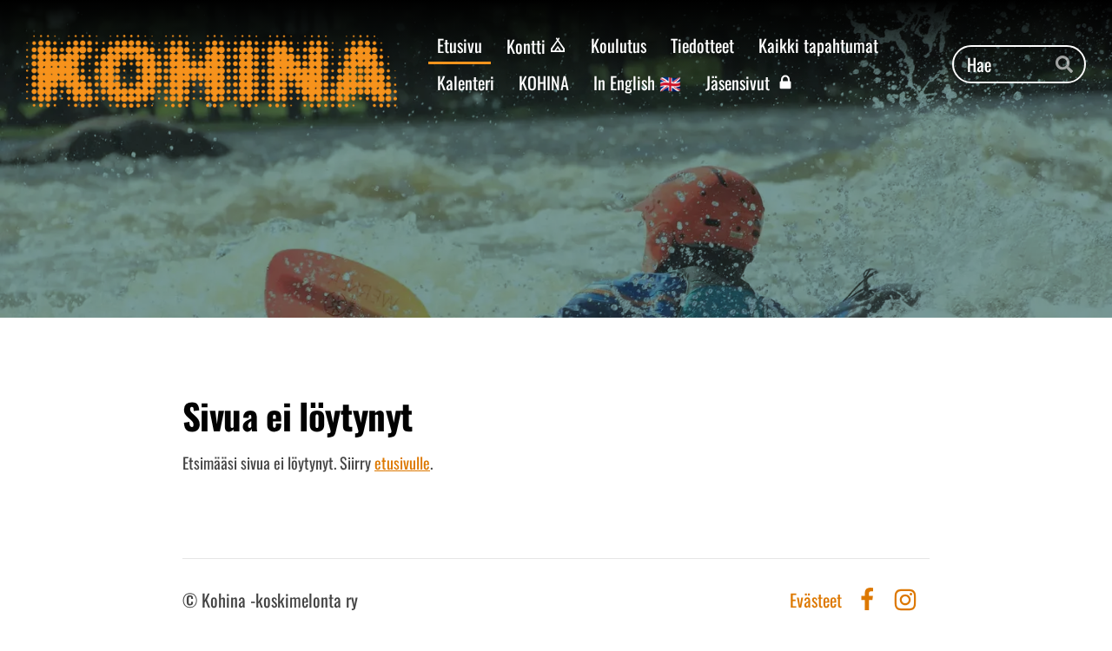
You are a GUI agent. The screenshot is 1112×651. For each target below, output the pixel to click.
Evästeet (816, 599)
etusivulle (402, 462)
